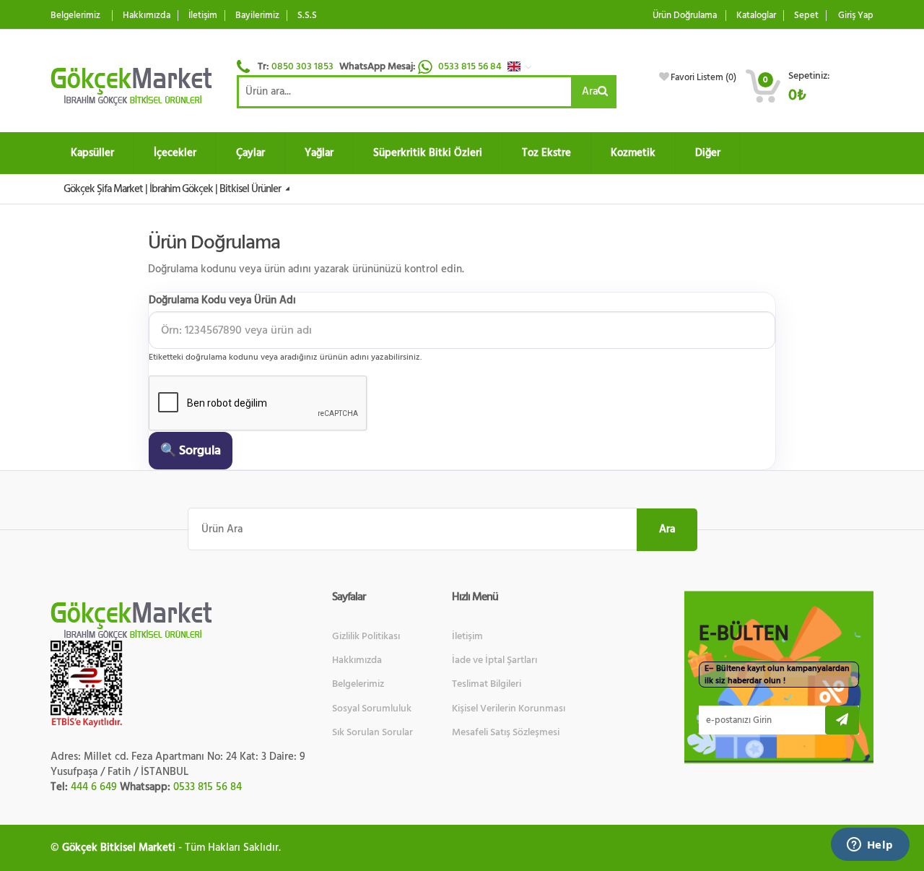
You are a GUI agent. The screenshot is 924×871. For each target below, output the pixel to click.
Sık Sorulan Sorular (372, 732)
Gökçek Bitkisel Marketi (118, 847)
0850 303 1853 (302, 66)
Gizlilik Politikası (366, 636)
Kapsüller (92, 152)
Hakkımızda (146, 15)
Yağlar (319, 152)
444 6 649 (94, 786)
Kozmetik (633, 152)
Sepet (806, 15)
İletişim (202, 15)
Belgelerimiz (75, 15)
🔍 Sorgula (190, 450)
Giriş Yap (855, 15)
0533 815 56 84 (471, 66)
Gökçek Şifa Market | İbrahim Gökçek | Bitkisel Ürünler (173, 188)
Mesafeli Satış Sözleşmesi (505, 732)
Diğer (707, 152)
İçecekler (175, 152)
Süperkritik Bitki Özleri (427, 152)
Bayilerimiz (257, 15)
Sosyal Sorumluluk (371, 708)
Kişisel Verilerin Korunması (508, 708)
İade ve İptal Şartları (494, 660)
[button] (523, 66)
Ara (590, 91)
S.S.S (307, 15)
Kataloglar (756, 15)
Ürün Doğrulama (685, 15)
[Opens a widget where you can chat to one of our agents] (870, 846)
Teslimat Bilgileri (486, 684)
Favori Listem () (703, 77)
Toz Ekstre (546, 152)
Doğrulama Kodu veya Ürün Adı (222, 300)
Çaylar (250, 152)
